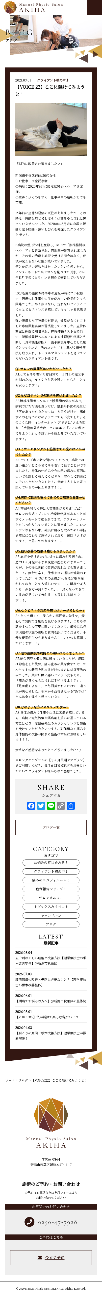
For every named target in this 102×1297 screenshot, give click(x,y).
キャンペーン (51, 915)
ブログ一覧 (51, 827)
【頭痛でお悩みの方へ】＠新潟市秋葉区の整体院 (50, 998)
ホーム (10, 1080)
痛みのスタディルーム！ (51, 879)
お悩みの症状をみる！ (51, 862)
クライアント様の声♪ (53, 80)
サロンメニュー (51, 897)
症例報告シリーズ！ (51, 888)
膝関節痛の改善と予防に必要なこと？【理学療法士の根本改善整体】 (50, 979)
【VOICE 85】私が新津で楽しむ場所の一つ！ (48, 1014)
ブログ (51, 924)
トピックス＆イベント (51, 906)
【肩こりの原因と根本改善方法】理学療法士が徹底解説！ (50, 1033)
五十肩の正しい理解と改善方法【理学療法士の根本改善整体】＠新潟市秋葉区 (50, 958)
